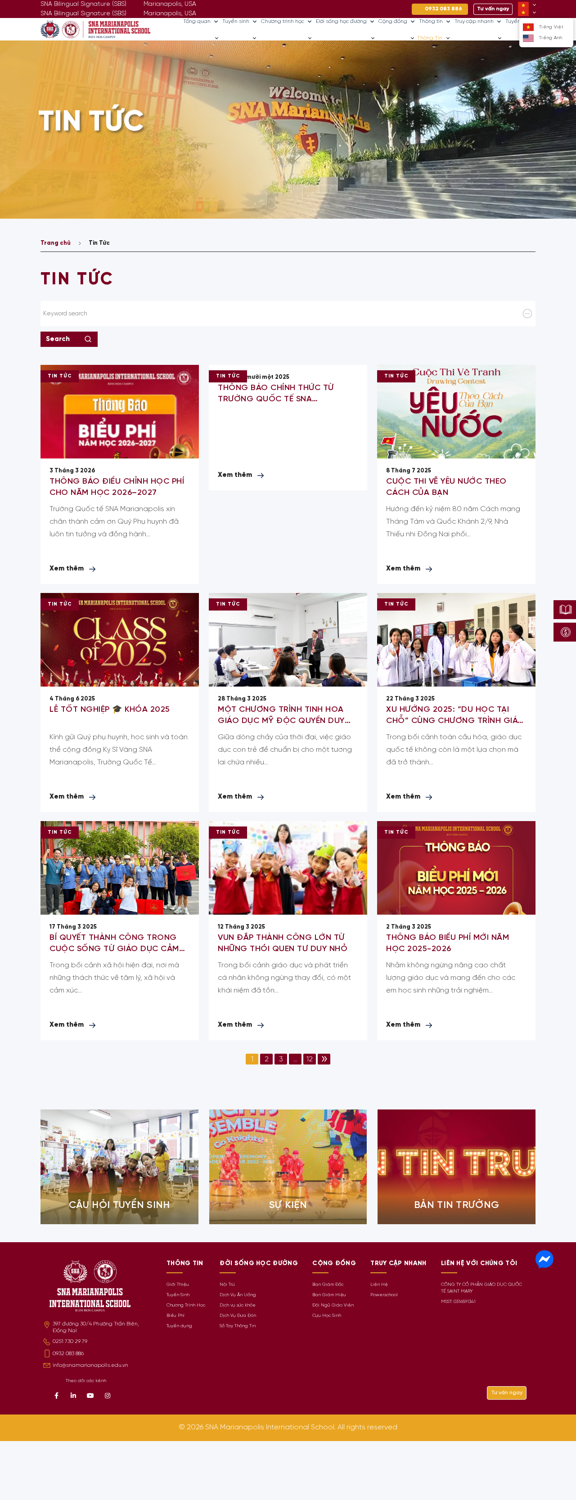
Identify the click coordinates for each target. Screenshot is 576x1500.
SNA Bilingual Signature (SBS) (83, 13)
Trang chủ (55, 243)
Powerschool (384, 1295)
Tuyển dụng (179, 1326)
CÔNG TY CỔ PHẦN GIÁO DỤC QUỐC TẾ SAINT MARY (481, 1288)
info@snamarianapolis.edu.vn (90, 1365)
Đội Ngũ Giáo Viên (333, 1305)
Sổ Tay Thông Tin (238, 1326)
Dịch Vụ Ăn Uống (238, 1295)
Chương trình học (282, 21)
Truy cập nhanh (474, 21)
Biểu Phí (175, 1315)
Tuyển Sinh (177, 1295)
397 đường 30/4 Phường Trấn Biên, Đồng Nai (96, 1327)
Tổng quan (197, 21)
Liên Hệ (379, 1284)
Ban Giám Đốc (327, 1284)
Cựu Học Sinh (326, 1315)
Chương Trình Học (185, 1305)
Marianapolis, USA (170, 13)
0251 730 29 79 (70, 1341)
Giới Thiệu (177, 1284)
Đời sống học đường (341, 21)
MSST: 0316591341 (458, 1301)
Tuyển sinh (235, 21)
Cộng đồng (392, 21)
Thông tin (431, 21)
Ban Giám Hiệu (329, 1295)
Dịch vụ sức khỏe (238, 1305)
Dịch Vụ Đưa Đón (238, 1315)
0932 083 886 (68, 1353)
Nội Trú (227, 1284)
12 (309, 1059)
